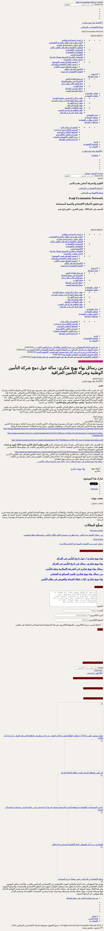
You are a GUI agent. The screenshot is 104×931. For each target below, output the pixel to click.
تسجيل (87, 173)
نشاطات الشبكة (91, 122)
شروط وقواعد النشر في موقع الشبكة (82, 898)
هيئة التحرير (78, 86)
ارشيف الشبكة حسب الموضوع (65, 62)
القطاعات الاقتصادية (74, 52)
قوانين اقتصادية (91, 93)
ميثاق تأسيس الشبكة (74, 88)
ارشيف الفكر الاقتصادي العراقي (64, 64)
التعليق (100, 606)
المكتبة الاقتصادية (90, 144)
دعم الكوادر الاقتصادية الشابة (65, 137)
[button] (97, 36)
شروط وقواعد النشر (74, 79)
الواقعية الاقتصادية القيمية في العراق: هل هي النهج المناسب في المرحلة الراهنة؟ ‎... (59, 357)
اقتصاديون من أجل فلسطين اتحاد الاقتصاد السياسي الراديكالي (77, 844)
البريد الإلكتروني (95, 615)
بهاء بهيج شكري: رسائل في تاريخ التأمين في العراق (77, 563)
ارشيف (95, 916)
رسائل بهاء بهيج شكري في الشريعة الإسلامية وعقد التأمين (74, 569)
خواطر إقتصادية (91, 117)
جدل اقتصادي (92, 115)
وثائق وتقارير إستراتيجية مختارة (70, 45)
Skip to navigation (83, 2)
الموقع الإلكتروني (96, 620)
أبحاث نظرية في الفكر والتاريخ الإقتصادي (66, 43)
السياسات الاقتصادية (74, 50)
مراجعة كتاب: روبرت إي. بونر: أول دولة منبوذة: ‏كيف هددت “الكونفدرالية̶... (67, 352)
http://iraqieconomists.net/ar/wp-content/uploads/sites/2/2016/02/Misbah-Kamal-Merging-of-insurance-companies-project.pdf (53, 428)
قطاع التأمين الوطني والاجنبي (90, 361)
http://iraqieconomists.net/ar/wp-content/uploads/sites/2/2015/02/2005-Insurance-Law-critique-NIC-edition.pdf (59, 452)
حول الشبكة (93, 76)
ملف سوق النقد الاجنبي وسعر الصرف (67, 100)
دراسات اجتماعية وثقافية (72, 40)
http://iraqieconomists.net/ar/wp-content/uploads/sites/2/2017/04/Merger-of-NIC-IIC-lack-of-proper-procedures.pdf (57, 440)
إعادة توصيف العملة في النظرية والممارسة (80, 354)
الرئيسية (94, 74)
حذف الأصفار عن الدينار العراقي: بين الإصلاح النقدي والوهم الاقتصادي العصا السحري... (62, 350)
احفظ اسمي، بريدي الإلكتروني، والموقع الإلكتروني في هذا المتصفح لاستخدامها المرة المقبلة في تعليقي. (57, 625)
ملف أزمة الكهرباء (75, 103)
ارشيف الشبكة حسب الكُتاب (66, 67)
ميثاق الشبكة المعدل (74, 91)
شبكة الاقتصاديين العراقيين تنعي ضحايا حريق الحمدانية (80, 879)
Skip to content (97, 2)
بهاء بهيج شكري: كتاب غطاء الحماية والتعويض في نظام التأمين (72, 579)
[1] (79, 390)
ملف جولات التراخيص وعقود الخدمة (68, 98)
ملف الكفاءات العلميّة (74, 108)
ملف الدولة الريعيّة (75, 105)
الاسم (100, 610)
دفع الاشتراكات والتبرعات (72, 84)
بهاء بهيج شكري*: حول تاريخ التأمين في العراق (80, 558)
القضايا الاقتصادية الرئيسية (72, 72)
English (95, 155)
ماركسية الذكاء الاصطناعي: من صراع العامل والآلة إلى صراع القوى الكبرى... (66, 347)
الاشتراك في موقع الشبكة (72, 81)
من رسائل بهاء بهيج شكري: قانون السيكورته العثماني (76, 574)
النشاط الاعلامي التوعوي (67, 132)
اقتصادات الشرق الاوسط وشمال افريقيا (66, 57)
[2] (21, 412)
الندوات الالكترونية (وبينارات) (66, 130)
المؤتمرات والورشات (69, 127)
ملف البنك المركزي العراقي (71, 113)
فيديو (96, 142)
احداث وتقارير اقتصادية (73, 59)
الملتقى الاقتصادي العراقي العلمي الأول (66, 47)
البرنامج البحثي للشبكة (68, 139)
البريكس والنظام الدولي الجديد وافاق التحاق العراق (82, 773)
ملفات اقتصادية (91, 96)
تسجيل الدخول (97, 173)
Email (100, 668)
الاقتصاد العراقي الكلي (73, 69)
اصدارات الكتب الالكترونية (67, 135)
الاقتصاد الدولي (76, 55)
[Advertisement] (72, 220)
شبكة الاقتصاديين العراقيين (92, 27)
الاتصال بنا (94, 147)
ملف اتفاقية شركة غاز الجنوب (70, 110)
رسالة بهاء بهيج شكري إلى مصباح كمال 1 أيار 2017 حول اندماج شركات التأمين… (69, 461)
